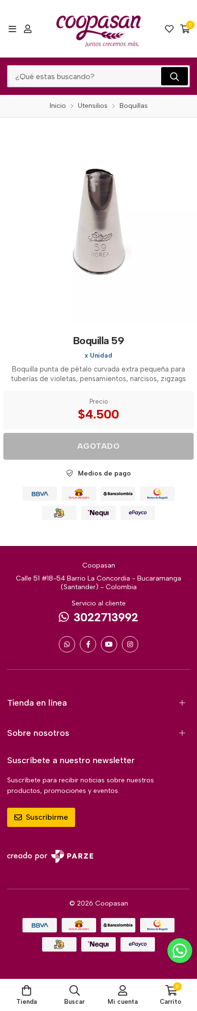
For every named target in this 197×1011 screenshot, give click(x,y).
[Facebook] (88, 644)
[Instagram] (130, 644)
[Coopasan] (98, 29)
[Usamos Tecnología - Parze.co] (50, 856)
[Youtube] (109, 644)
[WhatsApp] (67, 644)
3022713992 (106, 617)
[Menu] (12, 28)
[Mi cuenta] (28, 28)
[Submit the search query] (174, 76)
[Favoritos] (169, 28)
